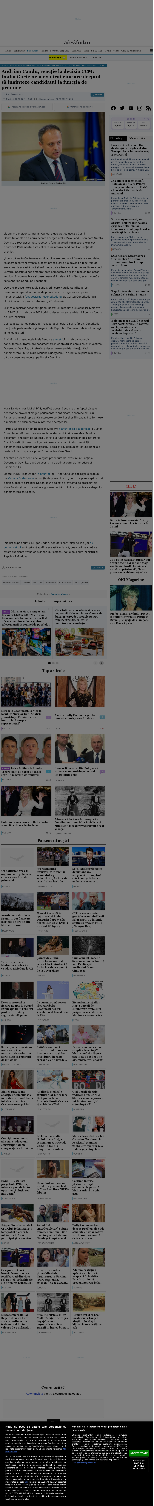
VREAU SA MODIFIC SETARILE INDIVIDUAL (139, 1464)
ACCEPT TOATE (139, 1453)
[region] (77, 1463)
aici (26, 1482)
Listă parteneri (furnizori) (83, 1463)
